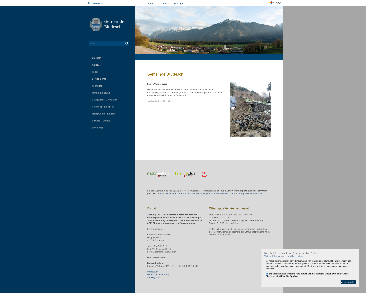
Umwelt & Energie (101, 120)
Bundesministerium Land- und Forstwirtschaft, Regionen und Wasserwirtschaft (196, 193)
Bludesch (151, 3)
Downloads (97, 127)
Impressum (152, 271)
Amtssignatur (153, 277)
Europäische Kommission (251, 193)
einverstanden (348, 282)
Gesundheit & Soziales (103, 106)
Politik (95, 71)
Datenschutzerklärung (158, 274)
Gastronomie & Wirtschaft (104, 99)
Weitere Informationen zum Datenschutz (283, 256)
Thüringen (179, 3)
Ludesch (165, 3)
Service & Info (99, 78)
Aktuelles (97, 64)
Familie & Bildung (101, 92)
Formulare (97, 85)
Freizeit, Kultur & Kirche (103, 113)
